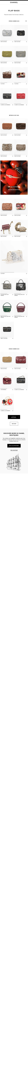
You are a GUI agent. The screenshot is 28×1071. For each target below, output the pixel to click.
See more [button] (14, 423)
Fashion (10, 489)
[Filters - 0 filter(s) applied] (26, 21)
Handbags (17, 489)
